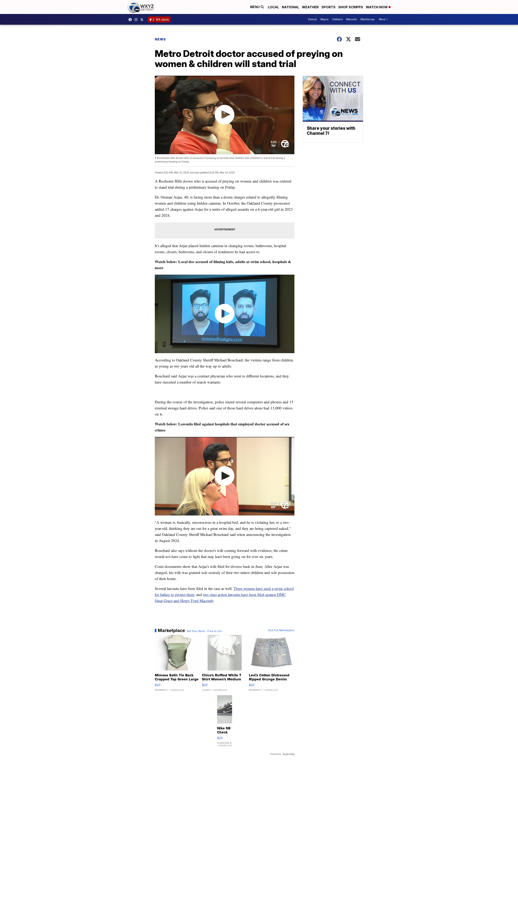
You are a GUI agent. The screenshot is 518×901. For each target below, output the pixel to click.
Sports (328, 7)
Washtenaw (367, 19)
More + (383, 19)
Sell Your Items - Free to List (204, 631)
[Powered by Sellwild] (288, 754)
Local (273, 7)
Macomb (351, 19)
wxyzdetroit (131, 19)
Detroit (312, 19)
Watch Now (377, 7)
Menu (255, 7)
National (290, 7)
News (160, 39)
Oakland (337, 19)
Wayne (324, 19)
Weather (310, 7)
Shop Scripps (350, 7)
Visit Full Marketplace (281, 630)
